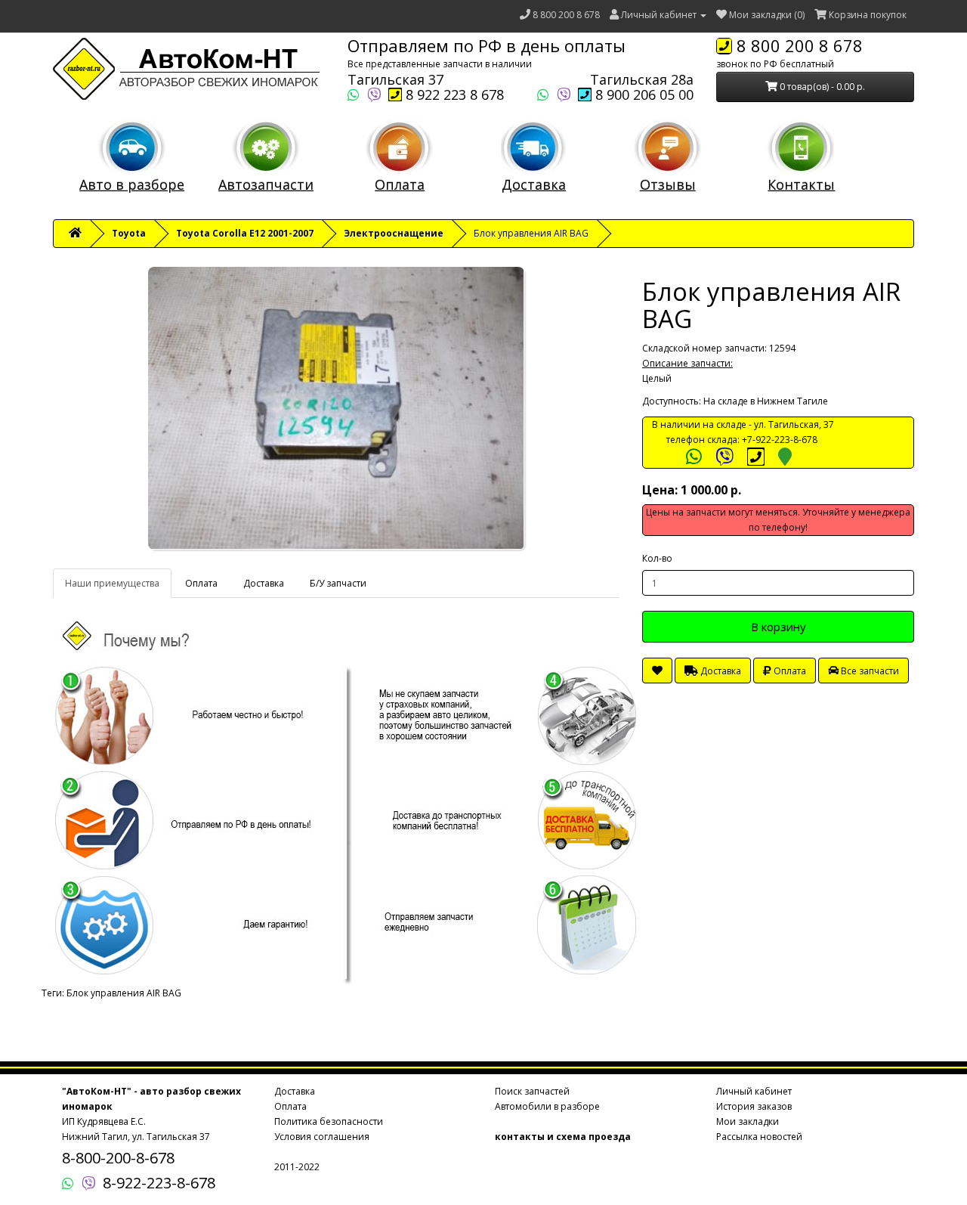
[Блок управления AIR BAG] (336, 408)
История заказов (754, 1106)
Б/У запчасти (338, 583)
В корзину (778, 626)
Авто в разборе (131, 184)
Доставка (534, 184)
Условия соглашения (321, 1136)
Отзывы (668, 184)
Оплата (400, 184)
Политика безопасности (328, 1121)
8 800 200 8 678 (566, 14)
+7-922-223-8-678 (779, 439)
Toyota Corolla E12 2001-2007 (245, 233)
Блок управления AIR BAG (123, 993)
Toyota (129, 233)
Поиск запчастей (532, 1091)
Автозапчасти (266, 184)
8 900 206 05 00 (643, 94)
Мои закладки (747, 1121)
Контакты (801, 184)
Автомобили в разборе (547, 1106)
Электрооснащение (393, 233)
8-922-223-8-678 (159, 1182)
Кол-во (657, 558)
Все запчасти (869, 670)
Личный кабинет (754, 1091)
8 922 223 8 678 (453, 94)
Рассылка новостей (759, 1136)
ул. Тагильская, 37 (794, 424)
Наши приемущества (112, 583)
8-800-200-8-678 (118, 1158)
